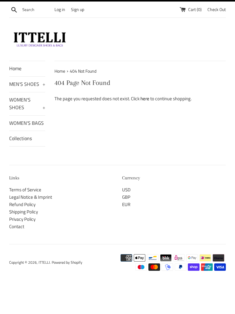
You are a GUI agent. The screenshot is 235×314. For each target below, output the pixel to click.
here (144, 98)
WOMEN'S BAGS (26, 123)
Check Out (216, 9)
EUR (126, 204)
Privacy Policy (22, 219)
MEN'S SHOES (27, 84)
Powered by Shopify (67, 262)
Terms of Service (25, 189)
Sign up (77, 9)
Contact (16, 226)
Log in (59, 9)
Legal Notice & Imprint (30, 197)
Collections (20, 138)
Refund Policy (22, 204)
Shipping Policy (23, 211)
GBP (126, 197)
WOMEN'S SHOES (27, 103)
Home (15, 68)
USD (126, 189)
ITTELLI (44, 262)
